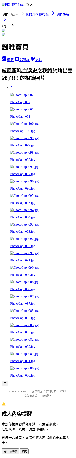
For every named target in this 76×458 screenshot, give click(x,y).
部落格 (24, 60)
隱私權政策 (30, 395)
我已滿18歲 (10, 451)
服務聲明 (46, 395)
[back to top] (5, 383)
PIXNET (23, 391)
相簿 (10, 60)
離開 (24, 451)
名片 (38, 60)
